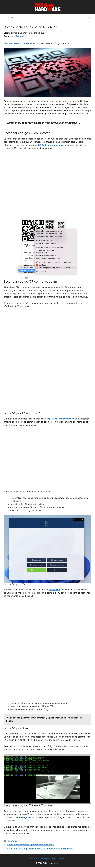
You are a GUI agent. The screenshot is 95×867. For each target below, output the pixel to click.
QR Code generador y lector (52, 145)
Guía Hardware (11, 43)
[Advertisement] (47, 170)
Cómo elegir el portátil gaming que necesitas (30, 844)
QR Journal (54, 589)
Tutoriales (27, 43)
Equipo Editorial (59, 858)
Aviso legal (45, 858)
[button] (89, 17)
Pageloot (26, 817)
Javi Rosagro (17, 36)
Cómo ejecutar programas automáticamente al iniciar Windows (40, 848)
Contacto (33, 858)
